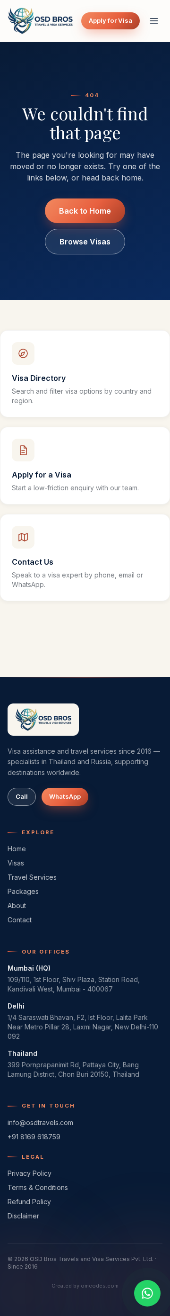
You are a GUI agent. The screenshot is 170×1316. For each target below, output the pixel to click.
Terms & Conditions (38, 1187)
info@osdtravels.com (40, 1122)
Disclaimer (23, 1216)
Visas (16, 863)
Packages (23, 891)
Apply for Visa (110, 20)
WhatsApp (65, 796)
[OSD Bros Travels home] (40, 21)
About (17, 905)
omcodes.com (100, 1285)
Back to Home (85, 211)
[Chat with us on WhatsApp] (147, 1293)
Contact (20, 920)
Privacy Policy (29, 1173)
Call (22, 796)
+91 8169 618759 (34, 1137)
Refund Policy (29, 1202)
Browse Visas (85, 241)
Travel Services (32, 877)
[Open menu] (153, 20)
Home (17, 849)
